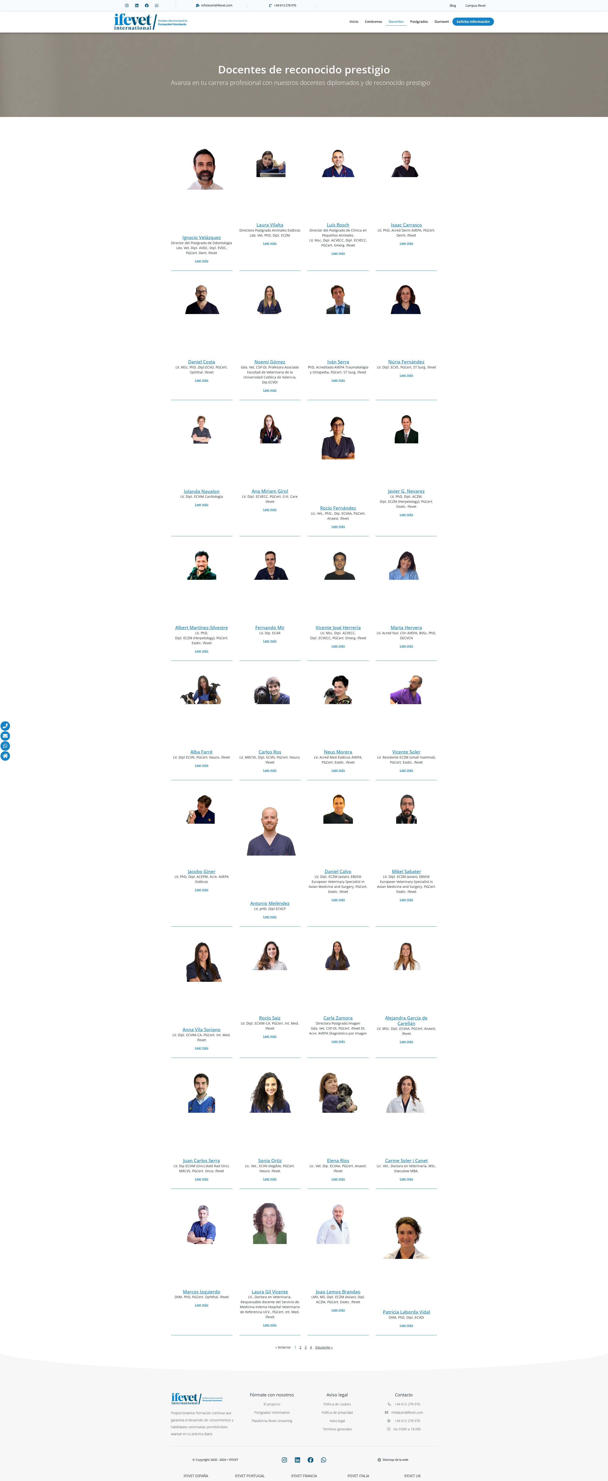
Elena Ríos (338, 1160)
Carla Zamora (338, 1018)
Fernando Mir (270, 627)
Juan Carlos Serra (201, 1160)
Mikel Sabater (406, 871)
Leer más (201, 261)
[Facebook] (147, 5)
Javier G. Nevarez (406, 491)
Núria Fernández (406, 362)
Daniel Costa (201, 362)
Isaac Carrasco (406, 225)
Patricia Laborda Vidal (406, 1312)
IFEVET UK (412, 1475)
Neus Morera (338, 752)
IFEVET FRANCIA (304, 1475)
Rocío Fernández (338, 508)
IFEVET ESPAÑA (196, 1475)
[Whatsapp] (157, 5)
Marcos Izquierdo (201, 1292)
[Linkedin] (137, 5)
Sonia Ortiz (270, 1160)
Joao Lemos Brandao (338, 1292)
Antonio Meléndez (270, 903)
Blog (453, 5)
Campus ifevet (476, 5)
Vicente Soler (406, 752)
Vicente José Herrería (338, 627)
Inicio (354, 21)
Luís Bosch (338, 225)
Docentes (396, 21)
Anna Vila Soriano (202, 1029)
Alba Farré (201, 752)
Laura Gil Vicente (270, 1292)
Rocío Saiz (269, 1018)
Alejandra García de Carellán (406, 1020)
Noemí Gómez (269, 362)
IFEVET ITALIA (358, 1475)
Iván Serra (338, 362)
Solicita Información (473, 21)
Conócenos (373, 21)
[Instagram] (127, 5)
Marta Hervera (406, 627)
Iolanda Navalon (201, 491)
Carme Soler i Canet (406, 1160)
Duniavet (442, 21)
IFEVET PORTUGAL (250, 1475)
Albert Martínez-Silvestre (201, 627)
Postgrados (419, 21)
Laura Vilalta (269, 225)
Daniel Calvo (338, 871)
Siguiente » (324, 1347)
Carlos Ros (270, 752)
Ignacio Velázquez (201, 237)
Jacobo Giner (201, 871)
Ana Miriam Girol (270, 491)
